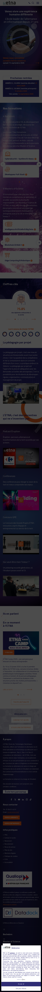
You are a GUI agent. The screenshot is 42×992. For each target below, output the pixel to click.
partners (12, 953)
